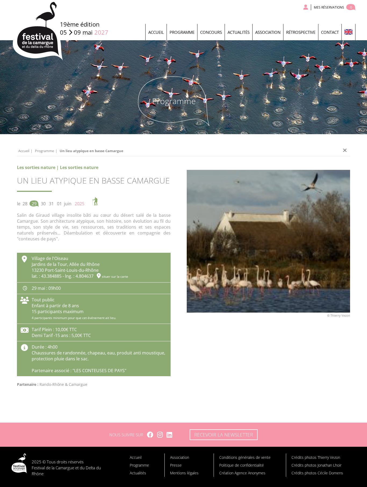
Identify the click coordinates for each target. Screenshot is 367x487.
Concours (211, 32)
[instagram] (160, 434)
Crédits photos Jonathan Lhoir (316, 465)
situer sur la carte (115, 276)
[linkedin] (169, 434)
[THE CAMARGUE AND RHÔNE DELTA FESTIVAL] (348, 32)
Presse (176, 465)
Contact (330, 32)
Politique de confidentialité (241, 465)
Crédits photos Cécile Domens (317, 472)
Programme (182, 32)
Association (267, 32)
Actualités (239, 32)
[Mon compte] (306, 7)
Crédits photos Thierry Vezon (316, 457)
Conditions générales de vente (245, 457)
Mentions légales (184, 472)
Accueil (156, 32)
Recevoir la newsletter (223, 434)
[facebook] (150, 434)
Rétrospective (300, 32)
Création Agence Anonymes (242, 472)
